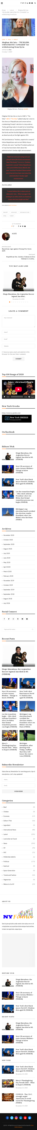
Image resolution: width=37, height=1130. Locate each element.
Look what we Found (19, 839)
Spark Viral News (13, 205)
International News (19, 830)
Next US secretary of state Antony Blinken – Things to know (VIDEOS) (9, 694)
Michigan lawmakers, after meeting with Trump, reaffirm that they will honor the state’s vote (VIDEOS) (26, 749)
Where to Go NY (19, 884)
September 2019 (8, 589)
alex (10, 49)
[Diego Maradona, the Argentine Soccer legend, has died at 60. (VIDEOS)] (18, 280)
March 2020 (7, 571)
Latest (12, 10)
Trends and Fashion (19, 875)
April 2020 (6, 567)
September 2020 (8, 544)
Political (16, 39)
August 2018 (7, 599)
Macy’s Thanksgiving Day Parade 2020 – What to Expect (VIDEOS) (9, 746)
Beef (19, 807)
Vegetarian (19, 879)
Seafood (19, 866)
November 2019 (8, 580)
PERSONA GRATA (19, 857)
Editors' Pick (19, 821)
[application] (18, 389)
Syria (4, 215)
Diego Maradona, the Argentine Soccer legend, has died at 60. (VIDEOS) (16, 671)
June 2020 (6, 558)
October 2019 (8, 585)
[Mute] (29, 397)
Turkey (12, 215)
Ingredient (19, 825)
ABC (7, 119)
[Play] (5, 397)
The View (14, 119)
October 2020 (8, 540)
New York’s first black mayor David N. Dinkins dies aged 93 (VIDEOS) (27, 694)
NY (19, 848)
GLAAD (26, 109)
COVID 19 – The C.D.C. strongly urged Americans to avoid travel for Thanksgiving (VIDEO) (25, 1098)
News (9, 39)
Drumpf (5, 212)
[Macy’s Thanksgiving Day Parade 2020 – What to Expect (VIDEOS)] (9, 735)
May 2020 (6, 562)
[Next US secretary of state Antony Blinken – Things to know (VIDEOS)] (9, 683)
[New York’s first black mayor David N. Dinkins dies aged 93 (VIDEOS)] (27, 683)
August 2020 (7, 549)
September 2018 (8, 594)
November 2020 (8, 535)
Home (4, 10)
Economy (19, 816)
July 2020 (6, 553)
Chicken (19, 811)
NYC (19, 852)
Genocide (14, 212)
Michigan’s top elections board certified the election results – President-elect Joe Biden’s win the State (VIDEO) (27, 720)
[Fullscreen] (32, 397)
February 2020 (8, 576)
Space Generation (19, 870)
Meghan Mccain (24, 212)
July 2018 (6, 603)
